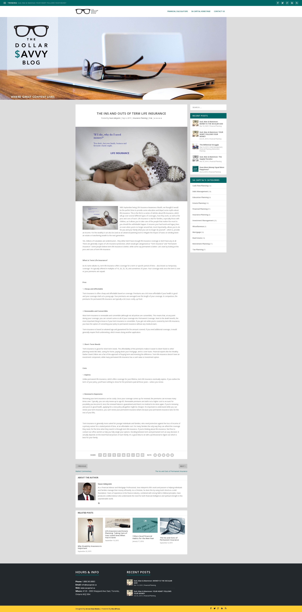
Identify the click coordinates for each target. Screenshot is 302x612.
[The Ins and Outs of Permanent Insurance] (172, 526)
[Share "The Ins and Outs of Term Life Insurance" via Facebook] (100, 455)
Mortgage (197, 232)
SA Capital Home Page (200, 11)
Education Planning (201, 197)
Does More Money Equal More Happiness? (212, 168)
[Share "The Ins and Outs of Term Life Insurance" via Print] (142, 455)
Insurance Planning (140, 118)
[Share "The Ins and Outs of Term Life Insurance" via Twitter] (104, 455)
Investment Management (203, 220)
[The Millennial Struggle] (195, 146)
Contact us (219, 11)
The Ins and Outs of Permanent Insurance (169, 539)
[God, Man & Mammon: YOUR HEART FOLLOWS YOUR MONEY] (195, 134)
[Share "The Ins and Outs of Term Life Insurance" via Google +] (109, 455)
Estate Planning (199, 203)
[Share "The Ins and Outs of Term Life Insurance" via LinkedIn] (123, 455)
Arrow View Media (93, 609)
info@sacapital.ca (89, 585)
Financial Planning (216, 126)
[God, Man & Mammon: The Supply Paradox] (195, 158)
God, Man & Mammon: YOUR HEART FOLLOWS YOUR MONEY (211, 134)
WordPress (115, 609)
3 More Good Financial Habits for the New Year (143, 537)
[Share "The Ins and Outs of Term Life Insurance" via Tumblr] (114, 455)
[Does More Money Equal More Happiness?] (195, 169)
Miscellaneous (198, 226)
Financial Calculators (177, 11)
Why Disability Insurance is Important (90, 547)
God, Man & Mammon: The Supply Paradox (211, 158)
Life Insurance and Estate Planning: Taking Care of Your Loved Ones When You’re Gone (116, 534)
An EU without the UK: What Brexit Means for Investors (39, 3)
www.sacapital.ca (88, 588)
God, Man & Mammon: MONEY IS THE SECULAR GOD (211, 122)
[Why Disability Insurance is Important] (90, 530)
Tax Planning (198, 249)
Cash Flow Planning (200, 186)
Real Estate (197, 238)
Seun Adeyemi (114, 118)
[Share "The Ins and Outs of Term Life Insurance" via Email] (137, 455)
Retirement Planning (201, 244)
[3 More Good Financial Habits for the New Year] (145, 525)
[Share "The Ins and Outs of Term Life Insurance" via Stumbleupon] (133, 455)
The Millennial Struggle (209, 145)
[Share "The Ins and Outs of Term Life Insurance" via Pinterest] (119, 455)
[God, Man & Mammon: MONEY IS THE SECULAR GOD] (195, 123)
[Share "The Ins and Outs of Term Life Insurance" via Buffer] (128, 455)
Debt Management (216, 147)
